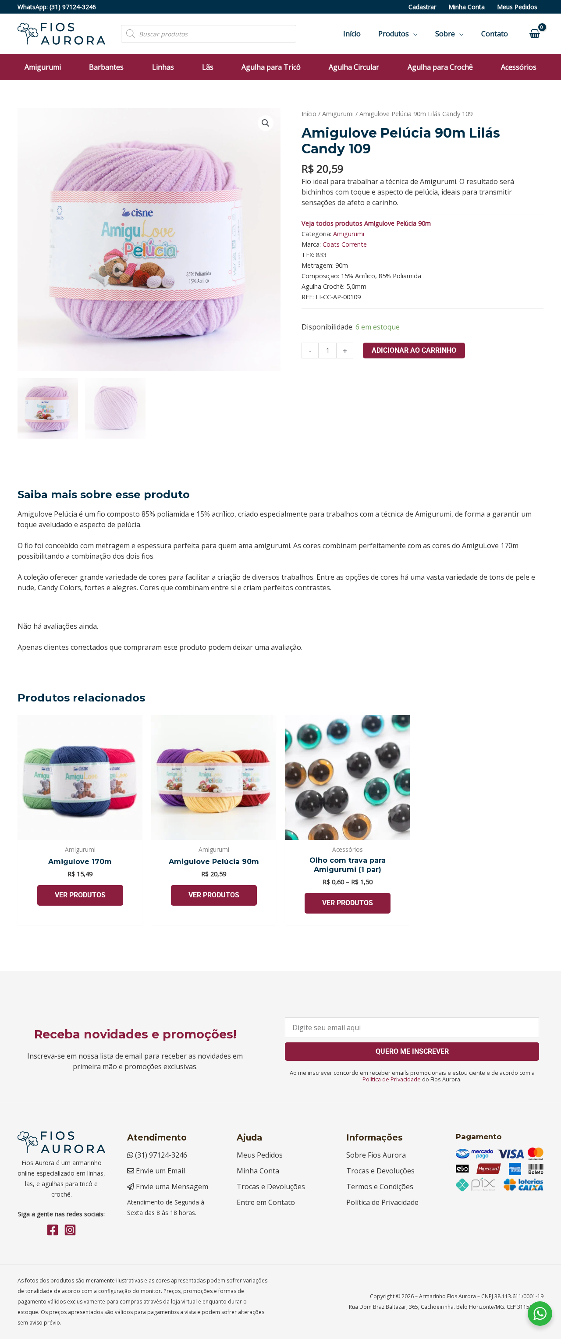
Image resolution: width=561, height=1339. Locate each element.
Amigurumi (43, 67)
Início (352, 34)
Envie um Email (159, 1171)
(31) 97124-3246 (73, 7)
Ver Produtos (80, 895)
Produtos (393, 34)
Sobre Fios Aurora (376, 1155)
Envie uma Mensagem (171, 1186)
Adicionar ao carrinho (414, 350)
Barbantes (106, 67)
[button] (265, 123)
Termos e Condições (379, 1186)
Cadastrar (422, 7)
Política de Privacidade (391, 1079)
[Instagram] (70, 1230)
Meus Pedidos (517, 7)
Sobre (445, 34)
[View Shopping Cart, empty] (534, 34)
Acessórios (518, 67)
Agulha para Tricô (271, 67)
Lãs (207, 67)
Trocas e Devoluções (271, 1186)
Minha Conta (466, 7)
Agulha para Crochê (440, 67)
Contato (494, 34)
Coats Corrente (345, 244)
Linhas (163, 67)
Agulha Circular (354, 67)
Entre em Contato (266, 1202)
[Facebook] (52, 1230)
